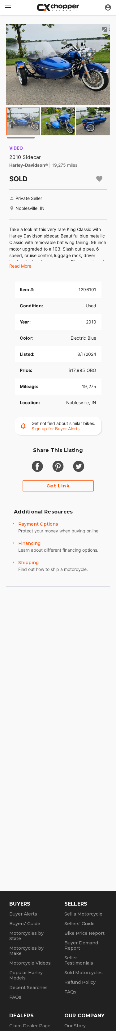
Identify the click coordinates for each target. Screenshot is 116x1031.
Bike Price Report (84, 933)
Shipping (28, 562)
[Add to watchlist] (99, 178)
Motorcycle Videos (30, 963)
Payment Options (38, 524)
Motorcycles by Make (26, 950)
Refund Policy (80, 982)
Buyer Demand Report (81, 945)
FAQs (15, 997)
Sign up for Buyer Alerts (55, 428)
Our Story (75, 1026)
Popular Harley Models (26, 975)
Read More (20, 266)
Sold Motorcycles (83, 972)
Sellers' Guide (79, 923)
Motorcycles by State (26, 935)
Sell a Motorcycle (83, 914)
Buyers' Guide (24, 923)
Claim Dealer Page (29, 1026)
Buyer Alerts (23, 914)
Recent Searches (28, 987)
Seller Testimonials (78, 960)
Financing (29, 543)
